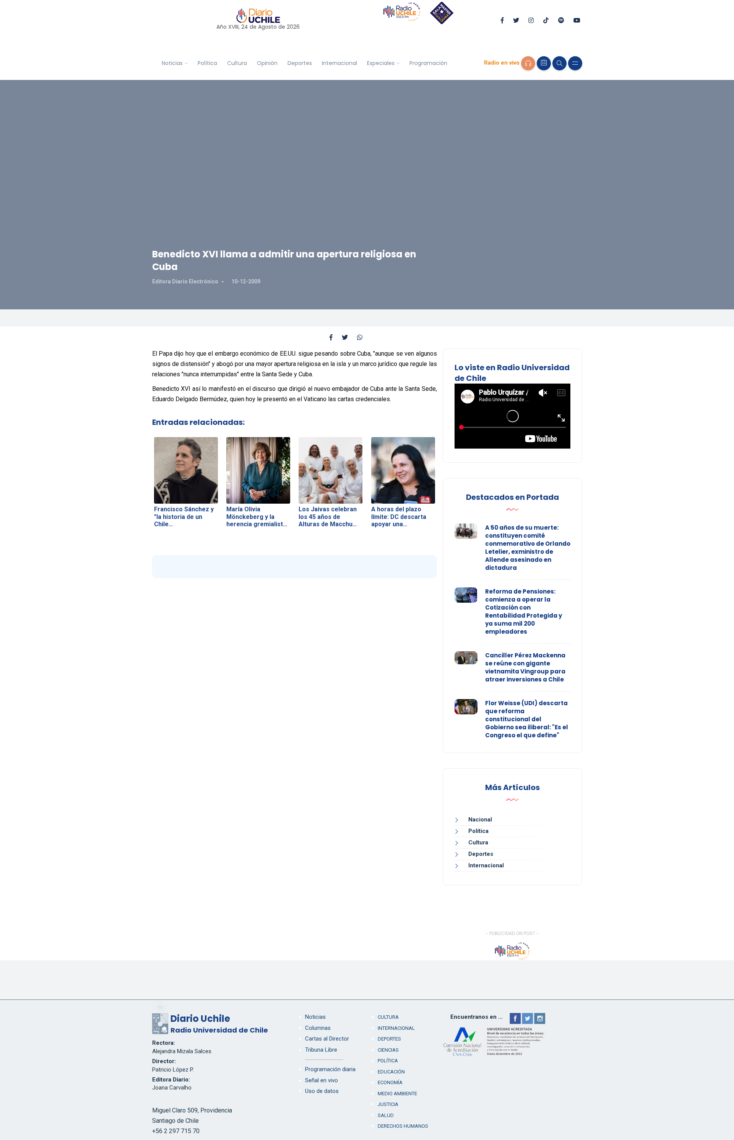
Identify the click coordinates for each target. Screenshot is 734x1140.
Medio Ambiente (397, 1093)
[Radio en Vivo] (528, 63)
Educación (391, 1072)
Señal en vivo (321, 1080)
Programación (428, 63)
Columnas (318, 1028)
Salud (386, 1115)
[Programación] (544, 63)
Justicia (388, 1104)
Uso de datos (322, 1091)
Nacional (480, 819)
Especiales (381, 63)
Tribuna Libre (321, 1049)
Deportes (299, 63)
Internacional (339, 63)
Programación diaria (330, 1069)
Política (207, 63)
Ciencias (388, 1050)
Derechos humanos (403, 1126)
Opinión (267, 63)
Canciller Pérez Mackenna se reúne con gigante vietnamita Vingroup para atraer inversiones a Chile (525, 667)
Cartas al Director (327, 1038)
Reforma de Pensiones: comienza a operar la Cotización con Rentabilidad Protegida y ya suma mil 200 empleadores (523, 611)
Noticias (172, 63)
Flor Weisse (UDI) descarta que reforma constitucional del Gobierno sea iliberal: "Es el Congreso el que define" (526, 719)
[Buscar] (559, 63)
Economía (390, 1082)
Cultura (237, 63)
